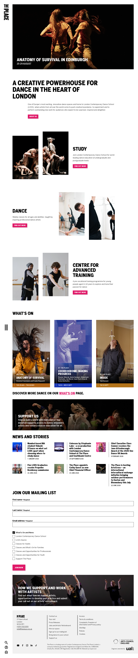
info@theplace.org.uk (24, 629)
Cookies (82, 634)
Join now (19, 568)
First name (21, 500)
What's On (67, 393)
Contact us (53, 616)
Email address (22, 521)
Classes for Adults (23, 544)
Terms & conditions (86, 619)
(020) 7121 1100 (22, 627)
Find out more (80, 166)
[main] (73, 303)
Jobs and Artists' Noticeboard (60, 625)
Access (82, 616)
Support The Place (23, 559)
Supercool (93, 649)
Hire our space (54, 629)
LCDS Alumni (21, 540)
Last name (21, 510)
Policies (82, 631)
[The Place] (6, 10)
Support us (53, 638)
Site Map (82, 628)
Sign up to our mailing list (58, 632)
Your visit (52, 619)
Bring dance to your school (58, 635)
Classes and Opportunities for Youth (30, 555)
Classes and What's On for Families (30, 547)
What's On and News (25, 532)
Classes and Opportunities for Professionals (33, 551)
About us (33, 116)
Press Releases (54, 622)
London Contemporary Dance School (31, 536)
